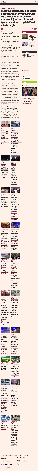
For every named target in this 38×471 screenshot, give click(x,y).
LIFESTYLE (18, 464)
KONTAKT (3, 455)
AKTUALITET (18, 457)
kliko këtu (30, 74)
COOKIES (15, 455)
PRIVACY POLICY (9, 455)
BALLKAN (18, 461)
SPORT (24, 457)
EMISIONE (25, 461)
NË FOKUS (18, 460)
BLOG (24, 460)
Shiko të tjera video (26, 103)
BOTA (17, 463)
